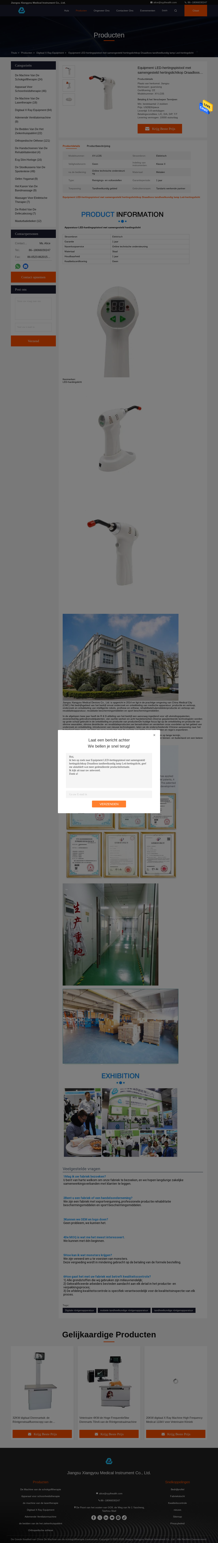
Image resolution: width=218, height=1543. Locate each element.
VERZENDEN (109, 804)
